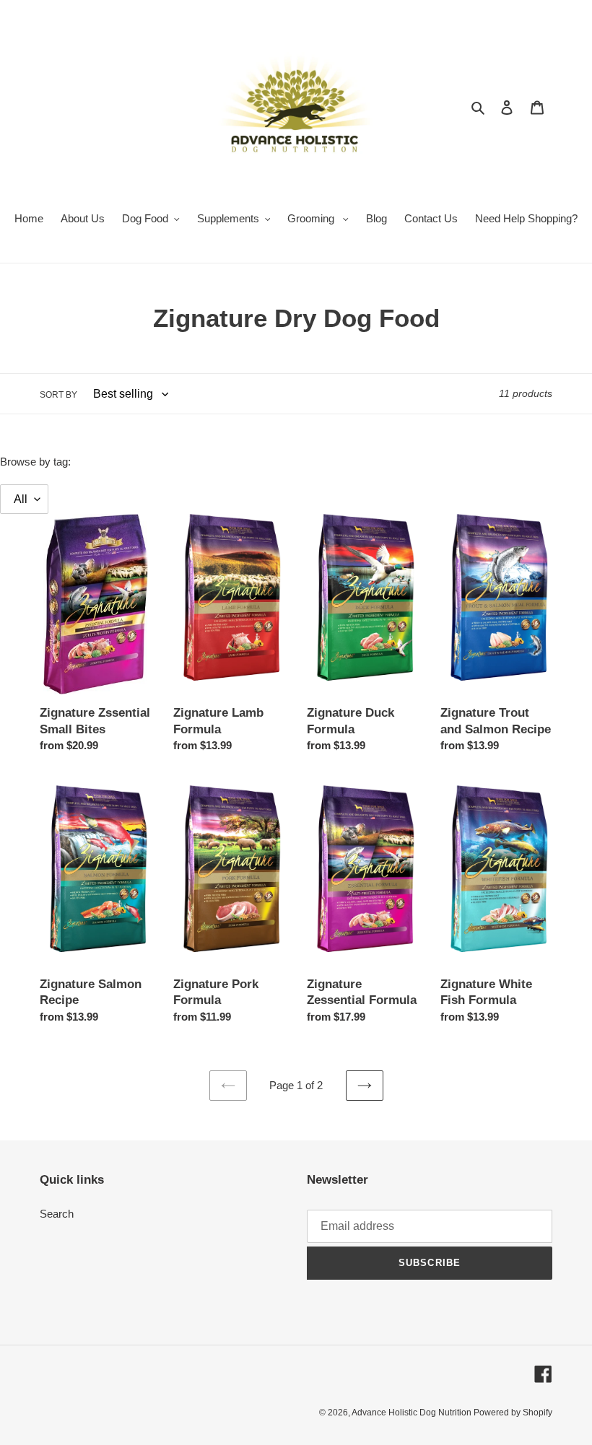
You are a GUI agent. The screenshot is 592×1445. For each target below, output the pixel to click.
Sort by (58, 395)
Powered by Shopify (513, 1412)
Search (57, 1214)
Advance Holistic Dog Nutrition (413, 1412)
